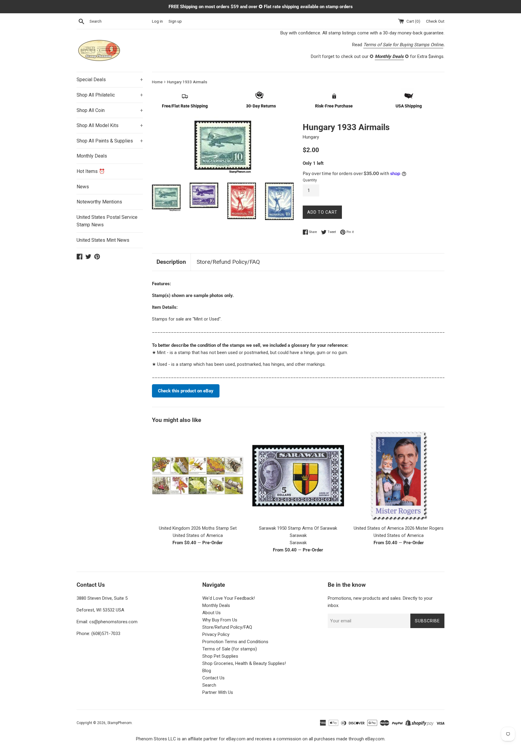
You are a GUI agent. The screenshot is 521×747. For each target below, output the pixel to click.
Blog (206, 670)
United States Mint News (103, 240)
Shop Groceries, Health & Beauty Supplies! (244, 663)
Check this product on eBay (185, 391)
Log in (157, 21)
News (83, 187)
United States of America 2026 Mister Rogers (399, 528)
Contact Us (213, 678)
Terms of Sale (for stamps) (229, 649)
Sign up (175, 21)
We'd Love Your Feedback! (228, 598)
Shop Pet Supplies (220, 656)
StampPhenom (119, 723)
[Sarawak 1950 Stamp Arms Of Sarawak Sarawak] (298, 475)
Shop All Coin (110, 110)
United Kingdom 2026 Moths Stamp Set (198, 528)
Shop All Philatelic (110, 95)
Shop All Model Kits (110, 125)
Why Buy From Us (219, 620)
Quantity (310, 180)
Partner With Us (217, 692)
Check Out (435, 21)
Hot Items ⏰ (91, 171)
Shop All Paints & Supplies (110, 141)
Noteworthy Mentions (99, 202)
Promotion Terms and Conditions (235, 641)
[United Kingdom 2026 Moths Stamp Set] (197, 475)
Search (209, 685)
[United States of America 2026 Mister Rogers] (398, 475)
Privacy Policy (215, 634)
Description (171, 261)
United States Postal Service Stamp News (107, 221)
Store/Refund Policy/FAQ (228, 261)
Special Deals (110, 79)
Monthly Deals (92, 156)
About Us (211, 612)
